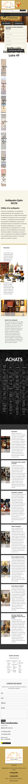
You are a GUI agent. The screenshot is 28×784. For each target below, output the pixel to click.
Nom (2, 693)
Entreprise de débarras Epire (14, 666)
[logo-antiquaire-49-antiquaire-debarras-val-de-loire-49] (8, 5)
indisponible (7, 13)
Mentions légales (14, 780)
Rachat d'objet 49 (3, 159)
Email (2, 698)
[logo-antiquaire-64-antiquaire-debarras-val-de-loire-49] (14, 756)
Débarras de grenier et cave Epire (9, 670)
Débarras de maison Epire (9, 663)
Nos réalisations (6, 23)
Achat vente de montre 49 (4, 177)
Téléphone (3, 703)
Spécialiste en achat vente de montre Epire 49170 (20, 667)
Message (3, 708)
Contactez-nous (19, 23)
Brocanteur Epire (14, 661)
